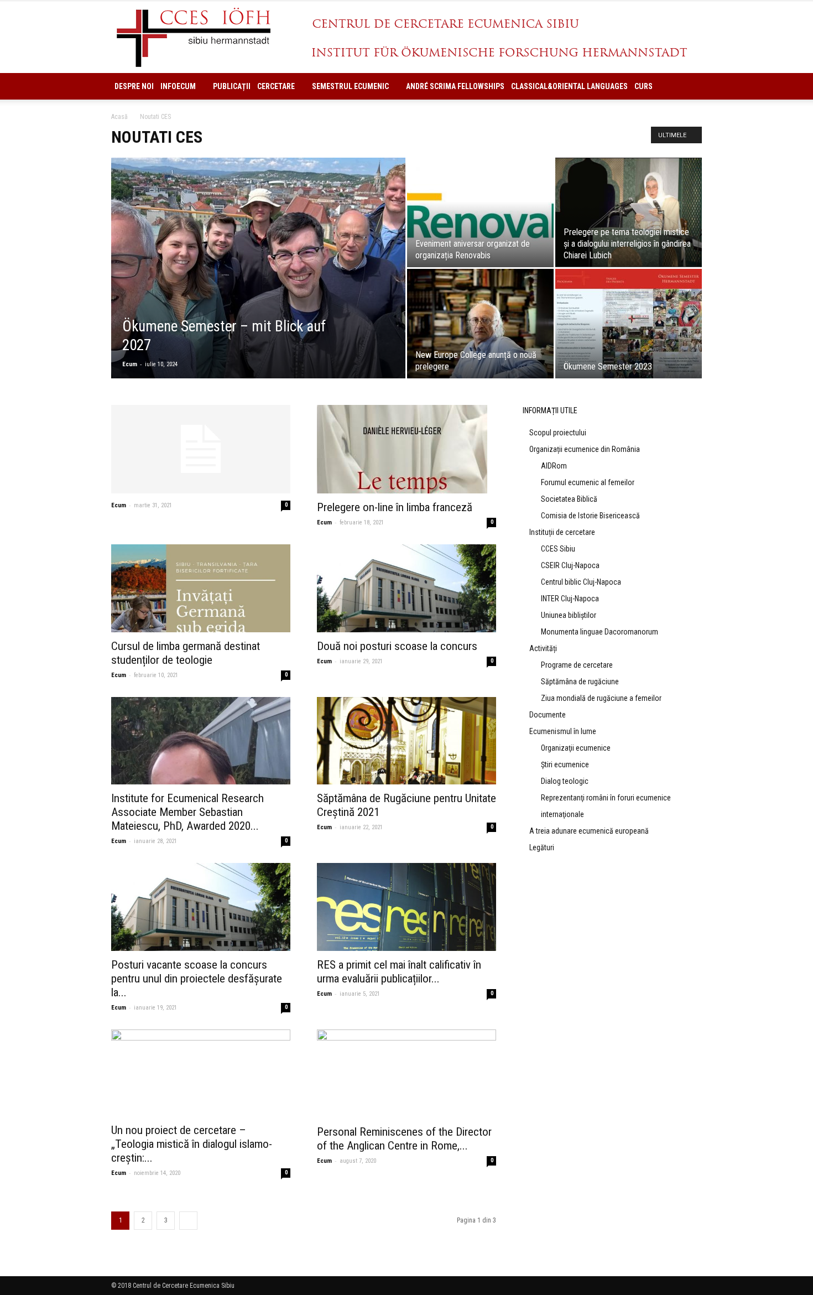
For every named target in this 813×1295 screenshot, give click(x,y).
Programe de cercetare (577, 664)
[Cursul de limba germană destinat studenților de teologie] (200, 588)
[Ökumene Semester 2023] (628, 323)
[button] (688, 86)
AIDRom (554, 465)
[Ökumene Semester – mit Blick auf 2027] (258, 285)
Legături (541, 847)
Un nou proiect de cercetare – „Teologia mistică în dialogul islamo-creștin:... (191, 1144)
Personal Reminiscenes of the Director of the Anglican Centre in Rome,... (404, 1138)
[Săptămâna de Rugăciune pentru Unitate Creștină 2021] (406, 741)
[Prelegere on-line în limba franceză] (406, 449)
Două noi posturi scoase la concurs (397, 646)
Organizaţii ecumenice (576, 747)
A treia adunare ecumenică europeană (589, 830)
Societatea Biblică (569, 499)
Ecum (129, 364)
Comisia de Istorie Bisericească (590, 515)
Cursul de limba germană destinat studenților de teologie (185, 653)
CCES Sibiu (558, 548)
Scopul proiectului (557, 432)
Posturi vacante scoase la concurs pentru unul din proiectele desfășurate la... (196, 978)
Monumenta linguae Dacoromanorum (599, 631)
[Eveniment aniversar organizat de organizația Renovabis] (480, 212)
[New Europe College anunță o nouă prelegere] (480, 323)
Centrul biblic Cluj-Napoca (581, 582)
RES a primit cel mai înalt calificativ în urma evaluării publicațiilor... (399, 971)
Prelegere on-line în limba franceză (394, 507)
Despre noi (134, 86)
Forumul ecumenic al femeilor (587, 482)
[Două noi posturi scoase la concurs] (406, 588)
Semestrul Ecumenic (350, 86)
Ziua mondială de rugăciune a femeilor (601, 698)
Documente (547, 714)
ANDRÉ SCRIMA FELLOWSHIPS (455, 86)
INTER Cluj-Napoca (570, 598)
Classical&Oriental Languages (569, 86)
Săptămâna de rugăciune (580, 681)
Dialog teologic (564, 781)
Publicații (232, 86)
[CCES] (406, 37)
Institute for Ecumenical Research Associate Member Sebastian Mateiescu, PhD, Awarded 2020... (187, 812)
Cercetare (276, 86)
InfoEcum (178, 86)
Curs (643, 86)
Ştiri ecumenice (565, 764)
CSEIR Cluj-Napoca (570, 565)
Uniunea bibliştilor (568, 615)
